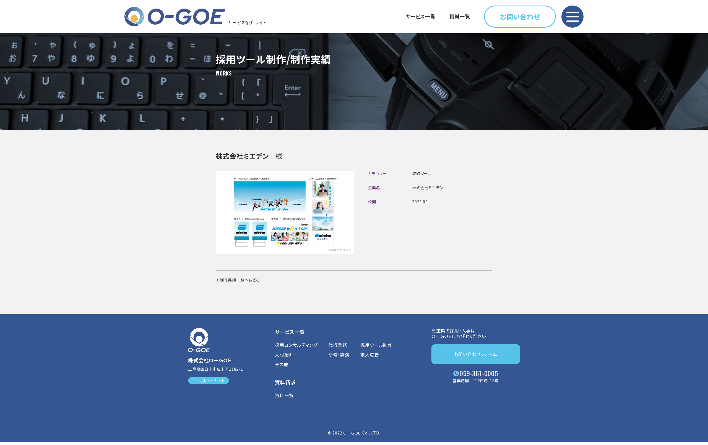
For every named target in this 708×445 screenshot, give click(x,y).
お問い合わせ (520, 16)
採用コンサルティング (296, 345)
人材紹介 (284, 354)
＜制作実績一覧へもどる (238, 280)
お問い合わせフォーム (476, 354)
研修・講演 (338, 354)
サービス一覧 (421, 16)
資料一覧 (459, 16)
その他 (281, 364)
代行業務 (337, 345)
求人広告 (369, 354)
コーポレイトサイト (208, 380)
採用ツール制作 (376, 345)
